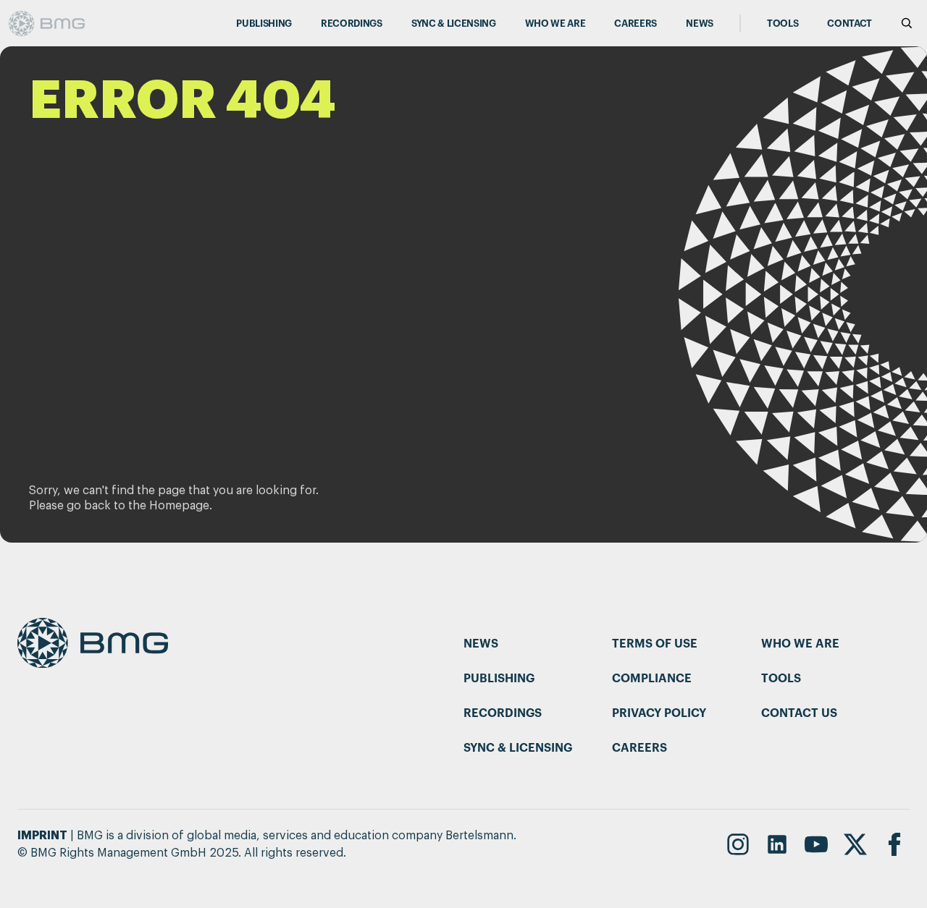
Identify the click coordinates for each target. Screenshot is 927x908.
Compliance (652, 678)
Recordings (351, 23)
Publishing (264, 23)
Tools (782, 23)
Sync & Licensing (453, 23)
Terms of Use (654, 644)
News (699, 23)
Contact (849, 23)
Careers (635, 23)
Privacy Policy (659, 713)
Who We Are (555, 23)
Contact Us (799, 713)
